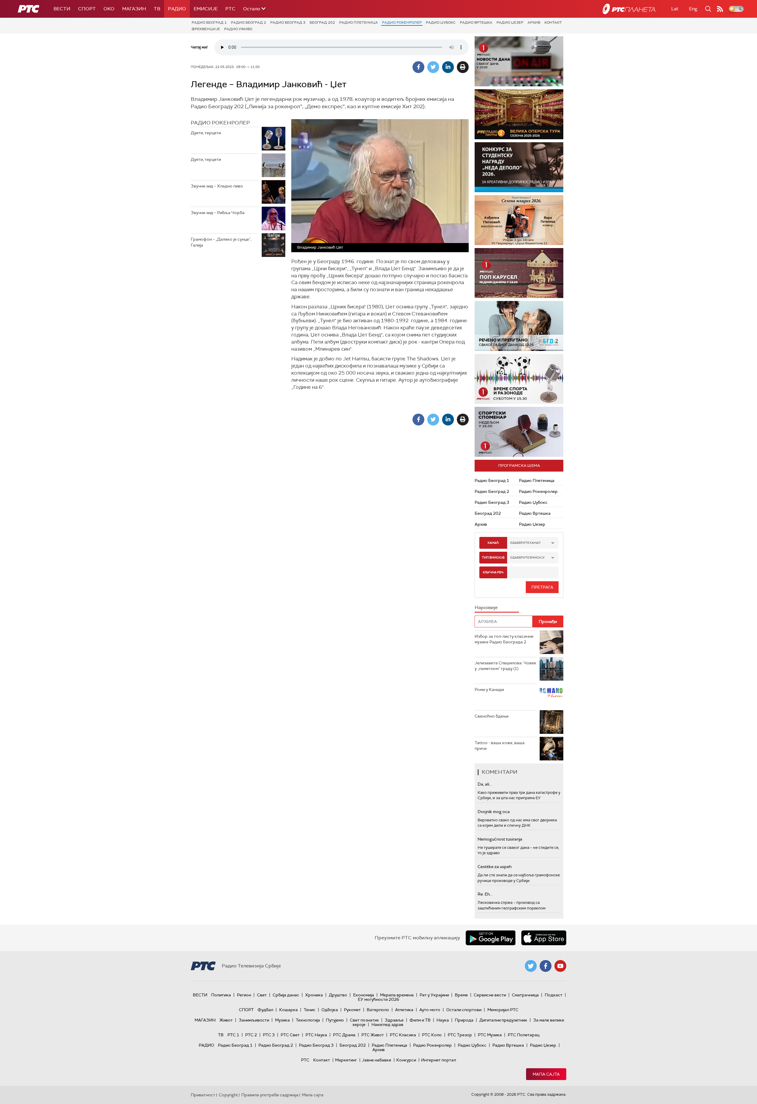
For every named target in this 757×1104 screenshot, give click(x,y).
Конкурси (406, 1060)
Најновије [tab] (486, 607)
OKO (108, 9)
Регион (244, 995)
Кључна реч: (493, 572)
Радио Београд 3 (287, 22)
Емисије (206, 9)
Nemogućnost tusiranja (500, 839)
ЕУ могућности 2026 (378, 999)
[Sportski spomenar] (519, 432)
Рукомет (352, 1009)
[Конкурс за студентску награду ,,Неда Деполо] (519, 167)
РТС (230, 9)
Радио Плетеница (358, 22)
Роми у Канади (489, 689)
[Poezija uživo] (519, 220)
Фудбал (265, 1009)
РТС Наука (316, 1034)
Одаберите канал (525, 543)
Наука (442, 1020)
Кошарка (288, 1009)
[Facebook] (418, 67)
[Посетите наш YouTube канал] (560, 966)
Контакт (553, 22)
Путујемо (335, 1020)
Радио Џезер (509, 22)
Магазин (134, 9)
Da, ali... (485, 784)
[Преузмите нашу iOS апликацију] (543, 937)
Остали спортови (463, 1009)
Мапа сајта (546, 1074)
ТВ (157, 9)
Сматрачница (525, 995)
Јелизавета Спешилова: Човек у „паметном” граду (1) (505, 665)
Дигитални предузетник (503, 1020)
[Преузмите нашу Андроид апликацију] (490, 937)
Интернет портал (438, 1060)
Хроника (314, 995)
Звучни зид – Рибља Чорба (218, 212)
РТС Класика (403, 1034)
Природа (464, 1020)
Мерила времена (397, 995)
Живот (226, 1020)
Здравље (394, 1020)
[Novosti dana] (519, 61)
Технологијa (308, 1020)
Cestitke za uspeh (495, 866)
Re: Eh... (485, 894)
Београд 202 (322, 22)
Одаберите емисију (527, 557)
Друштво (338, 995)
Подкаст (553, 995)
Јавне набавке (376, 1060)
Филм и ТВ (420, 1020)
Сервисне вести (490, 995)
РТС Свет (290, 1034)
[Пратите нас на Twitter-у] (531, 966)
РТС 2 (251, 1034)
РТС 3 (269, 1034)
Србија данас (286, 995)
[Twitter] (433, 67)
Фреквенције (206, 29)
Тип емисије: (493, 557)
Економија (363, 995)
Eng (693, 9)
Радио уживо (238, 29)
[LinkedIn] (448, 67)
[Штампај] (463, 67)
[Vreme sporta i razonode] (519, 379)
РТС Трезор (460, 1034)
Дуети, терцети (206, 132)
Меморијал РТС (502, 1009)
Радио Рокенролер (402, 22)
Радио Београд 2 (248, 22)
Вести (62, 9)
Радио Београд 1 (209, 22)
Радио (177, 9)
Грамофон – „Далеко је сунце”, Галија (221, 242)
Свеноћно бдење (492, 716)
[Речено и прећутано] (519, 326)
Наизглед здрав (387, 1024)
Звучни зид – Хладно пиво (217, 186)
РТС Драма (344, 1034)
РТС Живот (372, 1034)
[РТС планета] (629, 9)
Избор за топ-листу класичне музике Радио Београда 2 (504, 639)
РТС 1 (233, 1034)
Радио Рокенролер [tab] (220, 122)
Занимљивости (254, 1020)
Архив (534, 22)
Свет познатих (364, 1020)
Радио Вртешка (476, 22)
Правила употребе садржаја (269, 1094)
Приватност (203, 1094)
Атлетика (404, 1009)
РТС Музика (490, 1034)
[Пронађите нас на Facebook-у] (545, 966)
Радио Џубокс (441, 22)
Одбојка (329, 1009)
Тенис (310, 1009)
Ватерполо (378, 1009)
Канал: (493, 543)
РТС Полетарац (523, 1034)
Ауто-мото (429, 1009)
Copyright (228, 1094)
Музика (282, 1020)
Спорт (87, 9)
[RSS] (720, 9)
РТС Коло (432, 1034)
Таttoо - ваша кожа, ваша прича (500, 745)
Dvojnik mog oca (494, 811)
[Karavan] (519, 273)
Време (461, 995)
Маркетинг (346, 1060)
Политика (221, 995)
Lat (674, 9)
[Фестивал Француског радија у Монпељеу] (519, 114)
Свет (262, 995)
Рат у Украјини (434, 995)
